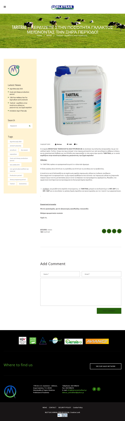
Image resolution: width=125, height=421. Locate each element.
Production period (16, 175)
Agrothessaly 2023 (15, 141)
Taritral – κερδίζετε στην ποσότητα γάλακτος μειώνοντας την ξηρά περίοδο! (21, 105)
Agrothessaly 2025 (16, 89)
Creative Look (75, 412)
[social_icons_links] (104, 231)
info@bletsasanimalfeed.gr (77, 390)
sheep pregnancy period (18, 179)
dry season (24, 150)
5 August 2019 (45, 144)
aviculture (13, 150)
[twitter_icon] (94, 389)
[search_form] (29, 125)
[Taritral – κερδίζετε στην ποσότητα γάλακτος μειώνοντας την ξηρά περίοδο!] (80, 99)
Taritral (47, 232)
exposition (13, 154)
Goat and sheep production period (19, 159)
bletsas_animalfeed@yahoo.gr (73, 392)
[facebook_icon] (98, 389)
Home (39, 35)
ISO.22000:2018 (14, 165)
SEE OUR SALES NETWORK (105, 366)
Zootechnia (22, 183)
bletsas (59, 144)
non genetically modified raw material (19, 170)
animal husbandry (15, 146)
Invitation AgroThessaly (18, 111)
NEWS (49, 35)
